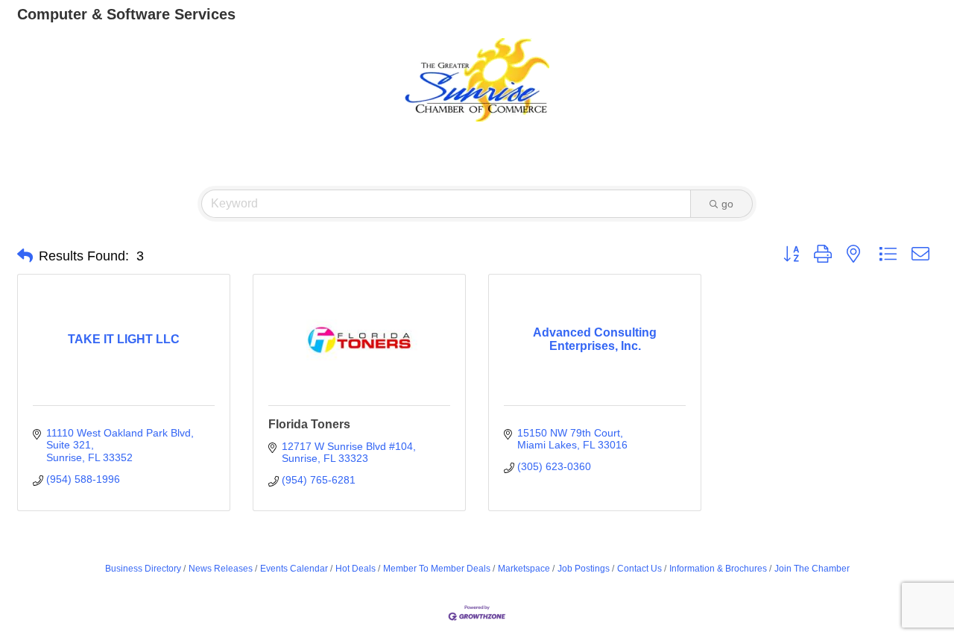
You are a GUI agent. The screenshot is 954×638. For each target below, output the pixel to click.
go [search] (727, 204)
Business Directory (143, 568)
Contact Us (639, 568)
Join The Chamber (812, 568)
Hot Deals (355, 568)
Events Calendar (294, 568)
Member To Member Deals (436, 568)
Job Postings (583, 568)
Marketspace (524, 568)
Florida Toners (309, 424)
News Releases (221, 568)
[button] (25, 256)
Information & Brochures (718, 568)
